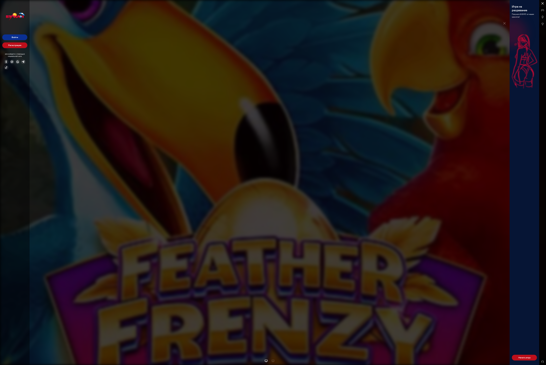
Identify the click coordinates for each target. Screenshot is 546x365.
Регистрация (14, 45)
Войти (15, 37)
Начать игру (524, 357)
